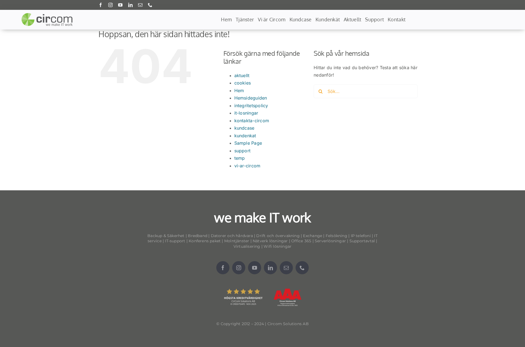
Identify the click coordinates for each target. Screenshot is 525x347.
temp (239, 158)
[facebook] (100, 5)
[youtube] (120, 5)
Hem (239, 90)
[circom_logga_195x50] (48, 15)
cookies (242, 83)
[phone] (150, 5)
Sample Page (248, 143)
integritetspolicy (251, 105)
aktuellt (242, 75)
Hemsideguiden (250, 98)
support (242, 150)
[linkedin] (130, 5)
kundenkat (245, 135)
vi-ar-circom (247, 165)
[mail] (140, 5)
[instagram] (110, 5)
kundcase (244, 128)
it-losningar (246, 113)
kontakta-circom (251, 120)
